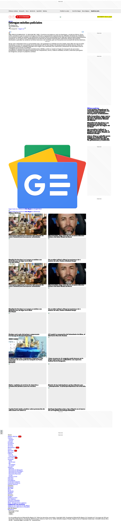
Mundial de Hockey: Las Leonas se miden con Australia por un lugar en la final (98, 125)
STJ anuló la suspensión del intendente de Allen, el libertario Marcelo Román (66, 335)
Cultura (10, 453)
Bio (10, 463)
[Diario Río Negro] (60, 17)
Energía (10, 442)
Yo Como (11, 466)
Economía (11, 443)
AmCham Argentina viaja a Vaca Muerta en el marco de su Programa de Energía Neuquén (66, 409)
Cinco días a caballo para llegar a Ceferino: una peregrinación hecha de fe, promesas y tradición (98, 138)
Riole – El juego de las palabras (17, 503)
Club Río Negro (76, 11)
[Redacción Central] (9, 24)
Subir (11, 514)
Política (10, 438)
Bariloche (32, 11)
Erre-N (11, 455)
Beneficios (11, 509)
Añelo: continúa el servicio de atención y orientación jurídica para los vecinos (23, 385)
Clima (10, 460)
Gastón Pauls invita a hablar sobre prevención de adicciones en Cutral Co (27, 409)
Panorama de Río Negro (16, 471)
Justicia (11, 440)
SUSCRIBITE (104, 17)
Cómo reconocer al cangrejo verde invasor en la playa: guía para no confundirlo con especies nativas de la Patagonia (65, 359)
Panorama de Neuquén (16, 470)
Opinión (10, 467)
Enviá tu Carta (13, 476)
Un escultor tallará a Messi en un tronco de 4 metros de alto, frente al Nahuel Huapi (98, 131)
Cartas (11, 475)
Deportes (10, 452)
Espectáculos (13, 456)
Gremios (11, 439)
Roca (27, 11)
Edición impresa (13, 484)
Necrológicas (85, 11)
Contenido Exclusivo (14, 482)
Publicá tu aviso (12, 497)
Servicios (10, 446)
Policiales (10, 478)
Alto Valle (10, 488)
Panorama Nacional (14, 474)
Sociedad (10, 459)
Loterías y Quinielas (14, 500)
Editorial (11, 468)
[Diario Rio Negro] (15, 515)
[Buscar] (13, 17)
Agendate (12, 450)
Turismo (10, 444)
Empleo (10, 496)
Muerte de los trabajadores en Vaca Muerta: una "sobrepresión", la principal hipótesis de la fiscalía (67, 385)
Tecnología (12, 464)
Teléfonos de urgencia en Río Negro (19, 505)
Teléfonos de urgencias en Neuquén (19, 507)
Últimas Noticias (14, 436)
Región (11, 21)
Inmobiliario (11, 480)
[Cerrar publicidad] (1, 431)
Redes (10, 449)
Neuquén (22, 11)
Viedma (45, 11)
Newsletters (13, 447)
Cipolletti (39, 11)
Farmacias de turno (14, 501)
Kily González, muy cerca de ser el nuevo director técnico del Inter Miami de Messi (98, 118)
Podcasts (10, 479)
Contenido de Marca (14, 483)
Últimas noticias (13, 11)
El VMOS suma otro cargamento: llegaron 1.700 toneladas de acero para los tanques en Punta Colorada (26, 359)
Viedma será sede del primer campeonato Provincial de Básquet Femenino (24, 335)
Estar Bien (12, 458)
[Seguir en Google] (9, 33)
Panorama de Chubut (15, 472)
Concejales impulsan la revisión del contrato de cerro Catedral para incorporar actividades (98, 111)
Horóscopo (12, 462)
